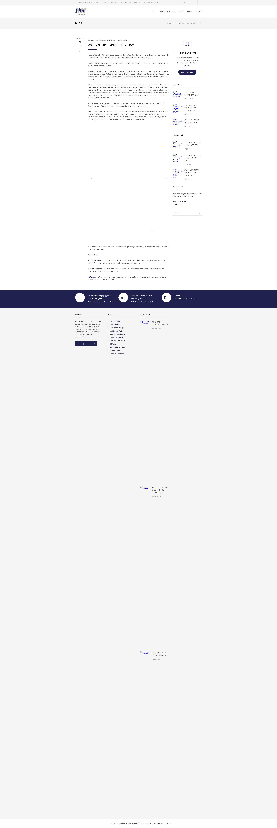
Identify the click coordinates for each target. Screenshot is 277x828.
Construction (104, 40)
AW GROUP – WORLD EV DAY (111, 45)
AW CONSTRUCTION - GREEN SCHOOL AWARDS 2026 (160, 490)
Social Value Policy (117, 354)
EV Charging (113, 40)
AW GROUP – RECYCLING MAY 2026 (192, 94)
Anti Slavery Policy (116, 331)
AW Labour (92, 277)
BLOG (78, 23)
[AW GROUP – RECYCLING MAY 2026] (177, 96)
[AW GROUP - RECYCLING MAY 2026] (145, 402)
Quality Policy (115, 350)
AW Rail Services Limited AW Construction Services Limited (140, 823)
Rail (97, 40)
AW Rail (91, 269)
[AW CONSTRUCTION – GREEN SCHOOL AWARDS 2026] (177, 109)
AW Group (167, 823)
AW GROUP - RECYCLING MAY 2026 (160, 323)
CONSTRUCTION (164, 12)
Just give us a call (179, 201)
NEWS (189, 12)
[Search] (200, 2)
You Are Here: (171, 23)
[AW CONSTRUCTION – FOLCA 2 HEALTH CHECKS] (177, 159)
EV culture (134, 63)
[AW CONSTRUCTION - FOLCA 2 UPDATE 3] (145, 732)
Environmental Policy (117, 341)
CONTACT (198, 12)
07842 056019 (108, 301)
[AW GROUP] (95, 11)
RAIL (174, 12)
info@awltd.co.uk (152, 2)
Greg (92, 40)
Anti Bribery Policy (116, 328)
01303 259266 (104, 296)
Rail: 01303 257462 (110, 2)
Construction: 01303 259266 (88, 2)
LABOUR (181, 12)
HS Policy (113, 344)
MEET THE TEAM (187, 72)
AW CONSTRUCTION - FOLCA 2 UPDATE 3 (160, 654)
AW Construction (94, 260)
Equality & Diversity (117, 337)
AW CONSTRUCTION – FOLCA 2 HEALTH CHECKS (192, 158)
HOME (153, 12)
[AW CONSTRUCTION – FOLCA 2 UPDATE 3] (177, 123)
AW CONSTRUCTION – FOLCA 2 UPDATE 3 (192, 121)
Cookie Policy (115, 324)
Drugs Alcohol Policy (117, 334)
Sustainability (122, 40)
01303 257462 (97, 299)
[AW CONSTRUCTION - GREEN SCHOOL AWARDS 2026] (145, 567)
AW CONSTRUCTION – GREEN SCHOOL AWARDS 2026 (192, 107)
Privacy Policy (115, 321)
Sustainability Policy (117, 347)
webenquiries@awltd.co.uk (186, 299)
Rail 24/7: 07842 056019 (131, 2)
